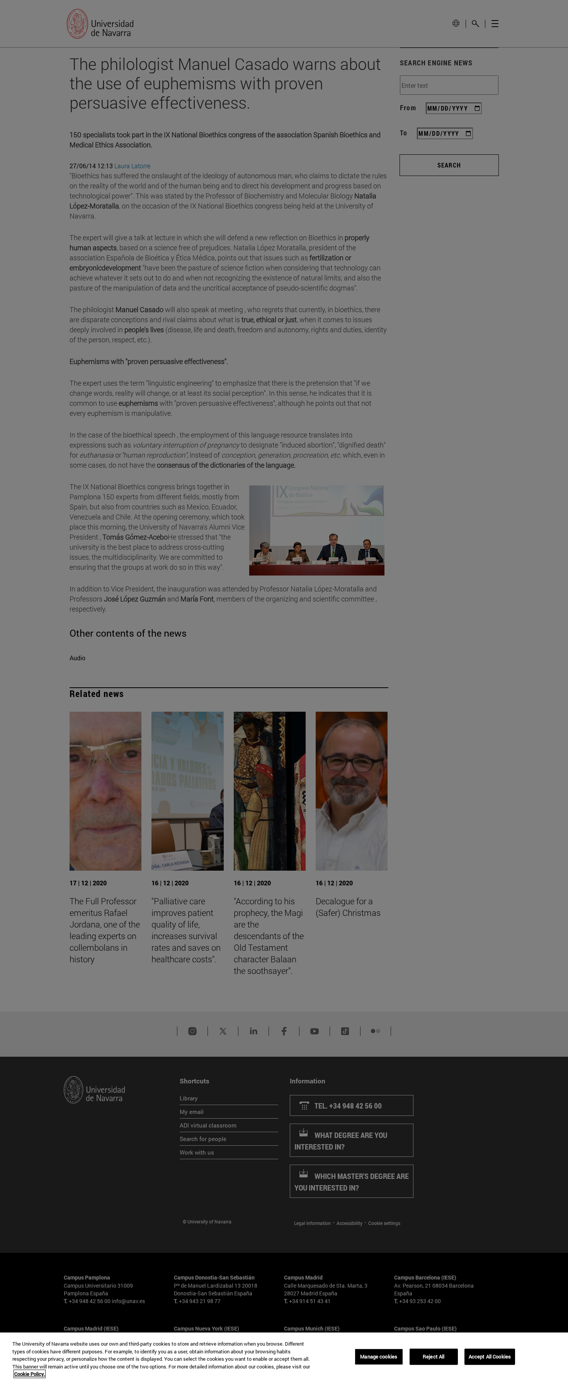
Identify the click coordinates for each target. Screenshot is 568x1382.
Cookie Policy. (29, 1373)
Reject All (433, 1356)
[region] (284, 1357)
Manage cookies (378, 1356)
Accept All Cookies (490, 1356)
